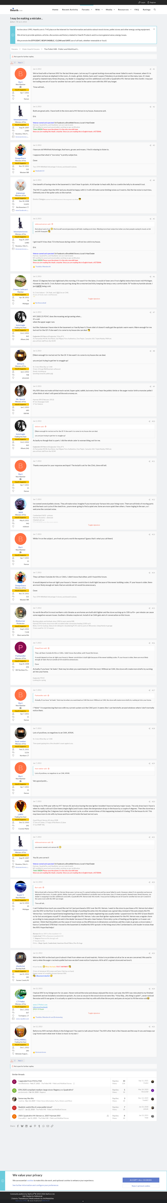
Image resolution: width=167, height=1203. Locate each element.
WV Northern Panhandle (24, 670)
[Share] (150, 69)
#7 (154, 312)
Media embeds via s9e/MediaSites (41, 1198)
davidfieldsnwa (23, 1083)
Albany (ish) (25, 339)
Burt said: (38, 887)
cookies (30, 1180)
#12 (153, 500)
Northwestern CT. (22, 207)
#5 (154, 219)
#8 (154, 351)
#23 (153, 953)
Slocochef (144, 1092)
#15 (153, 608)
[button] (91, 10)
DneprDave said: (41, 648)
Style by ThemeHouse (20, 1198)
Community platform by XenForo (32, 1194)
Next (20, 63)
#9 (154, 386)
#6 (154, 277)
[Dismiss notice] (154, 29)
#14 (153, 573)
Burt (13, 22)
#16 (153, 643)
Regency (43, 1092)
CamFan (21, 1101)
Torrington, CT (23, 1016)
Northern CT (24, 756)
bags (146, 1118)
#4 (154, 180)
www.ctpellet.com (22, 1019)
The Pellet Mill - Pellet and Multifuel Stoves (56, 1083)
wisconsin (25, 378)
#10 (153, 421)
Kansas (26, 99)
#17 (153, 690)
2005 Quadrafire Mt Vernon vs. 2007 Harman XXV (39, 1115)
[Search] (155, 9)
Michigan (26, 304)
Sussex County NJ (22, 980)
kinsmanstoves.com (23, 137)
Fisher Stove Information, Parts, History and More (54, 1101)
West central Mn (23, 635)
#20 (153, 802)
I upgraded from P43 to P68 (30, 1081)
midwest (26, 527)
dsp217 (21, 1109)
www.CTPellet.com (40, 1005)
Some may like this (26, 1098)
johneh (146, 1109)
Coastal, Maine (23, 829)
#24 (153, 989)
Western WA (24, 172)
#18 (153, 728)
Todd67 (145, 1100)
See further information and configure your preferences (35, 1185)
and (48, 1017)
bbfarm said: (39, 427)
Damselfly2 (22, 1118)
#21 (153, 837)
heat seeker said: (41, 769)
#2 (154, 107)
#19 (153, 763)
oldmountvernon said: (43, 224)
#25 (153, 1027)
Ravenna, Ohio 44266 (23, 134)
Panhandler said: (41, 695)
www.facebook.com (23, 210)
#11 (153, 461)
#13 (153, 534)
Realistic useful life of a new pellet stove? (35, 1107)
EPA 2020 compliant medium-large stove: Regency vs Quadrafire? (45, 1090)
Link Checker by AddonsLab (32, 1196)
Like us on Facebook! (40, 1007)
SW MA (26, 413)
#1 (154, 69)
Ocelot (145, 1083)
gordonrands (23, 1092)
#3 (154, 145)
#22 (153, 882)
